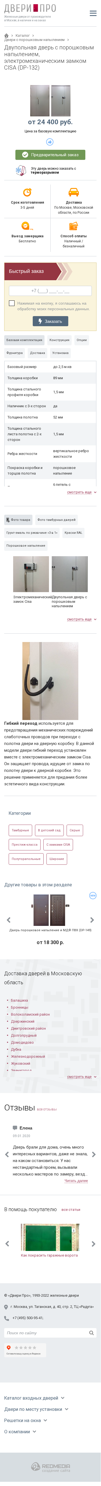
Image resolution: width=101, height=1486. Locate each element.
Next (92, 920)
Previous (8, 920)
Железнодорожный (28, 1056)
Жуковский (20, 1063)
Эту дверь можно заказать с (53, 170)
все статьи (71, 1209)
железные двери (64, 1295)
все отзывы (47, 1109)
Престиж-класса (24, 844)
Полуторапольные (26, 859)
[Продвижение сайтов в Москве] (50, 1467)
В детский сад (49, 830)
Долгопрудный (24, 1035)
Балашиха (19, 1000)
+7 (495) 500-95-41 (28, 1318)
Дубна (16, 1049)
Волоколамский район (30, 1014)
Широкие (57, 859)
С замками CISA (58, 844)
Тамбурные (20, 830)
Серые (75, 830)
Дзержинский (22, 1021)
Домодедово (22, 1042)
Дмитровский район (28, 1028)
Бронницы (19, 1007)
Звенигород (21, 1070)
